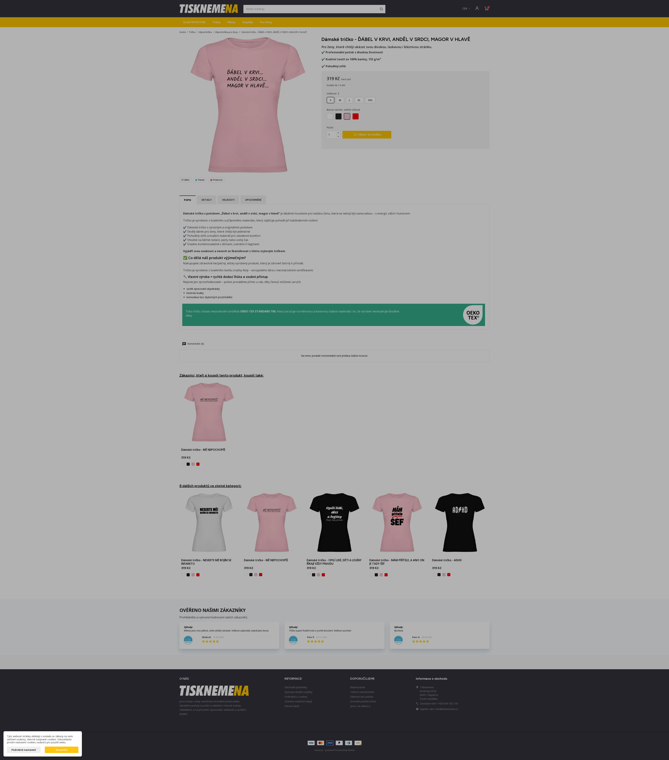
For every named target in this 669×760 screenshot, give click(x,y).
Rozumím (61, 749)
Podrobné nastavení (23, 749)
